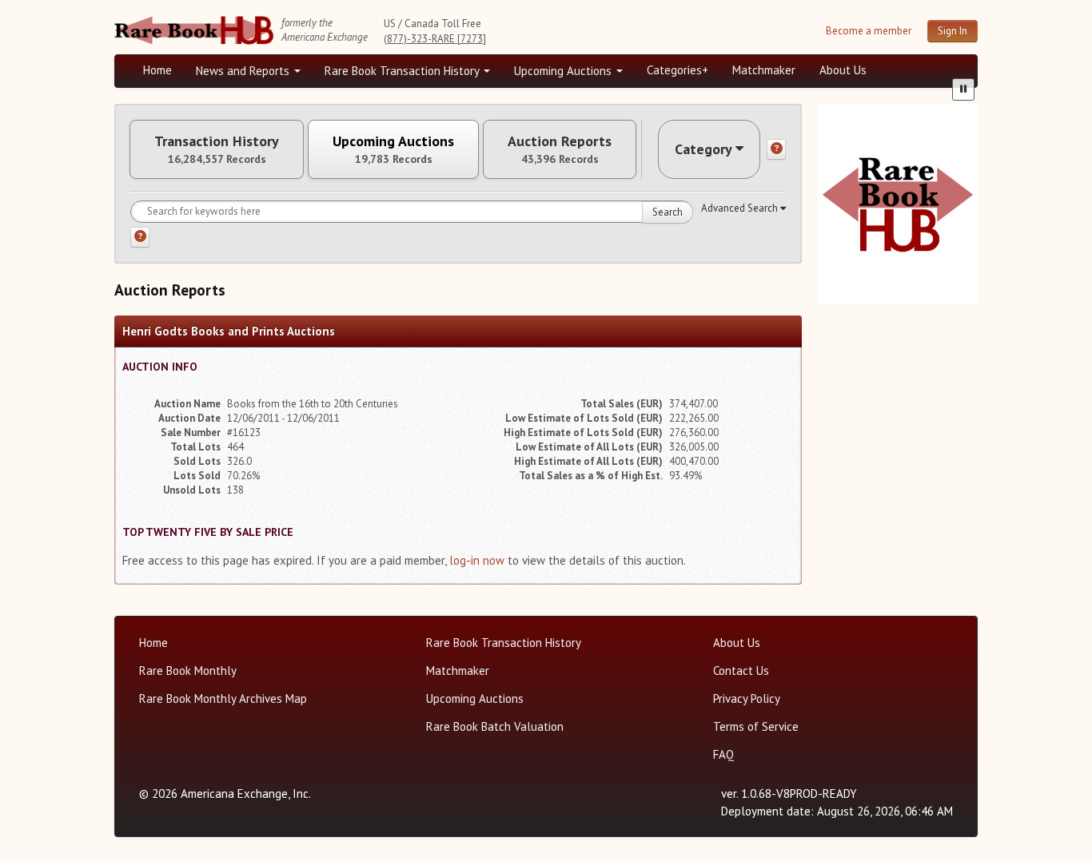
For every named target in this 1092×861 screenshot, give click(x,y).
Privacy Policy (746, 698)
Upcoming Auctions (564, 70)
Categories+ (677, 69)
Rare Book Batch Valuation (495, 726)
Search (667, 212)
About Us (843, 69)
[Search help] (139, 237)
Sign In (952, 31)
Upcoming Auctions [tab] (393, 149)
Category (703, 149)
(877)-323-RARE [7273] (435, 39)
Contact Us (741, 670)
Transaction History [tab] (216, 149)
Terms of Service (756, 726)
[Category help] (776, 149)
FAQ (723, 754)
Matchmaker (763, 69)
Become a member (868, 31)
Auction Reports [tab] (560, 149)
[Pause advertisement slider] (963, 89)
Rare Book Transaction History (403, 70)
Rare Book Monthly (188, 670)
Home (157, 69)
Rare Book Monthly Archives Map (223, 698)
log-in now (476, 560)
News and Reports (244, 70)
